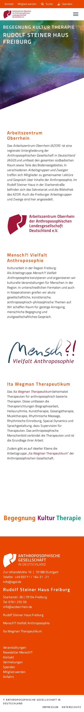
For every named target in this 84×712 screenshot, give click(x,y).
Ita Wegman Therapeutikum (32, 391)
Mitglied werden (27, 4)
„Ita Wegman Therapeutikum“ (48, 453)
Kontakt (9, 4)
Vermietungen (13, 662)
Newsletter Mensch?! (17, 652)
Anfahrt (8, 676)
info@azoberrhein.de (17, 606)
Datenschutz (71, 707)
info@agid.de (12, 581)
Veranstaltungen (14, 647)
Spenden (67, 4)
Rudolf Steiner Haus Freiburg (23, 614)
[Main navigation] (76, 14)
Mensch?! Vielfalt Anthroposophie (26, 623)
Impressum (50, 707)
